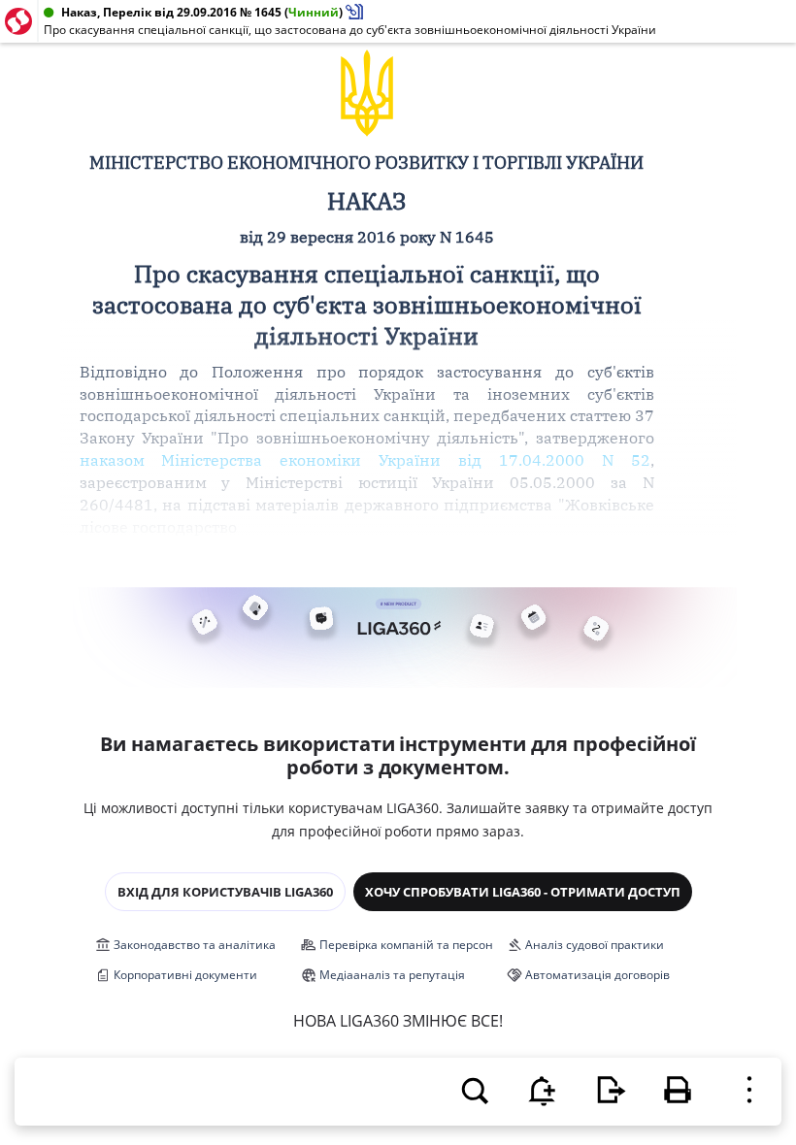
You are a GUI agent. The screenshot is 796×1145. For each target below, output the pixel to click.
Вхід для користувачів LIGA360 (225, 891)
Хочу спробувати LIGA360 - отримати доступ (522, 891)
